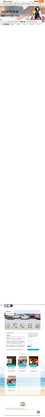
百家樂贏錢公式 (14, 343)
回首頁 (1, 305)
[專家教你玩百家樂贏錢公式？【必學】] (22, 361)
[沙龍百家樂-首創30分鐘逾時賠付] (11, 380)
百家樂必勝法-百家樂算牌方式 (10, 332)
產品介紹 (8, 408)
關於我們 (20, 408)
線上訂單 (22, 408)
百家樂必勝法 (18, 338)
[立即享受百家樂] (33, 361)
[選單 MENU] (12, 305)
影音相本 (15, 408)
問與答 (12, 408)
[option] (22, 320)
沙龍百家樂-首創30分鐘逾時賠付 (12, 387)
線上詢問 (34, 349)
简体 (3, 305)
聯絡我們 (17, 408)
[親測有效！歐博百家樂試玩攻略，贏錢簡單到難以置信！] (11, 361)
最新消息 (10, 408)
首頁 (5, 408)
